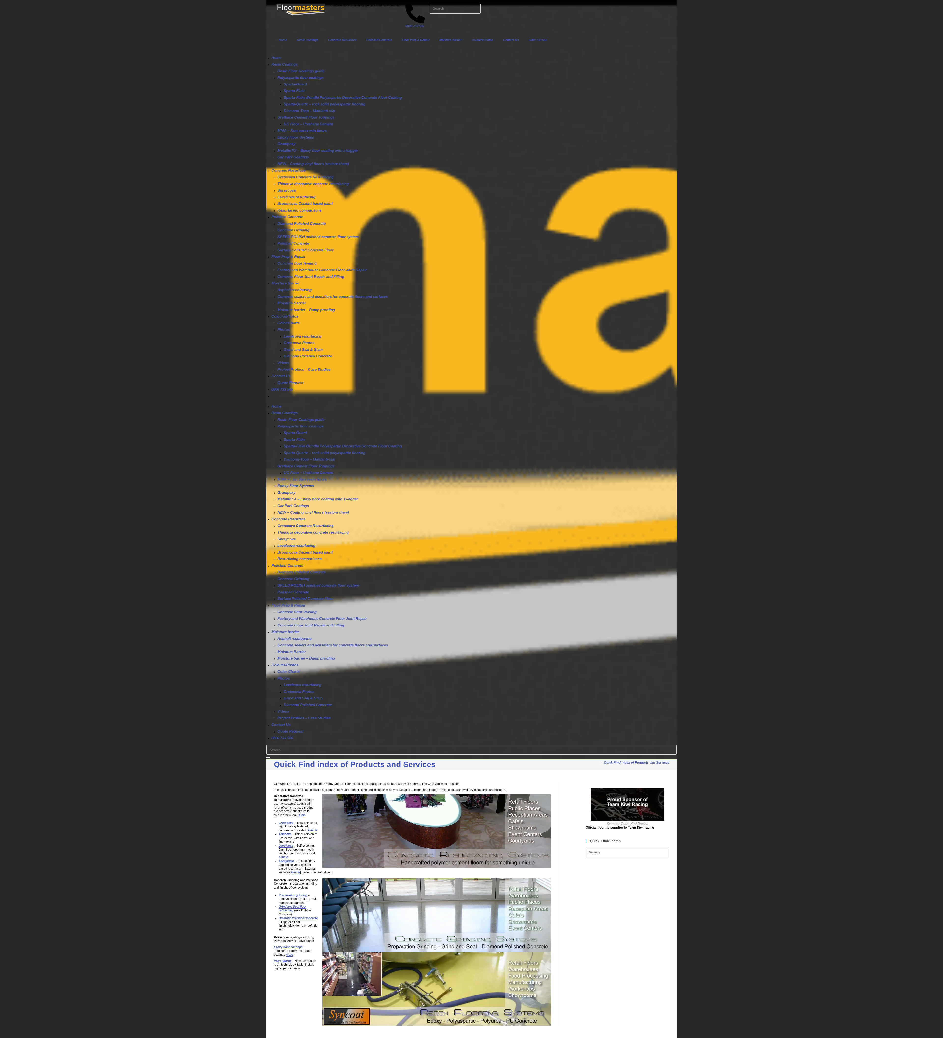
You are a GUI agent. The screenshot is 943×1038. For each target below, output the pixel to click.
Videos (283, 363)
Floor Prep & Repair (416, 40)
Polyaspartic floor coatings (300, 77)
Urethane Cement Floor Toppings (305, 117)
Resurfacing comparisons (299, 210)
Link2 (302, 815)
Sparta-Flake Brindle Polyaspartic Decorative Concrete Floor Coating (343, 97)
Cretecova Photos (299, 343)
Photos (283, 329)
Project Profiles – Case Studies (304, 369)
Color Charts (288, 323)
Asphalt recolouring (294, 290)
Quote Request (290, 383)
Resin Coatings (307, 40)
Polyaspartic (282, 961)
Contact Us (511, 40)
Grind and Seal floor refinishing (292, 908)
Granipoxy (286, 144)
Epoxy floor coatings (288, 947)
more (289, 954)
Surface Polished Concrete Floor (305, 250)
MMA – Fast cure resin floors (302, 130)
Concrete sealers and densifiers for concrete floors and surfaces (332, 296)
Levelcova (286, 845)
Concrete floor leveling (297, 263)
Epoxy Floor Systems (295, 137)
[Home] (597, 762)
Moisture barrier (450, 40)
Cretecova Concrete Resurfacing (305, 177)
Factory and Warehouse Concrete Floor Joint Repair (322, 270)
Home (283, 40)
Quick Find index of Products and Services (636, 762)
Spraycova (286, 190)
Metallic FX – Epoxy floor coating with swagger (317, 150)
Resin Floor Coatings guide (300, 71)
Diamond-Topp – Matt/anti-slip (309, 111)
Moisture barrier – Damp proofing (306, 310)
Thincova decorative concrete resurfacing (313, 184)
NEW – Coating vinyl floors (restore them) (313, 164)
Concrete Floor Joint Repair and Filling (310, 276)
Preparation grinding (293, 895)
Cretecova (286, 823)
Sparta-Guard (295, 84)
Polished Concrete (379, 40)
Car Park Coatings (293, 157)
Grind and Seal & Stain (303, 349)
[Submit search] (268, 757)
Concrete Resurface (342, 40)
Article (312, 830)
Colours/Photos (482, 40)
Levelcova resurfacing (296, 197)
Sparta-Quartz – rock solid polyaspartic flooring (324, 104)
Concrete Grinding (293, 230)
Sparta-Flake (294, 91)
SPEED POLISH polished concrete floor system (318, 237)
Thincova (285, 834)
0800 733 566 (538, 40)
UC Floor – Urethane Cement (308, 124)
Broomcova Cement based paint (305, 203)
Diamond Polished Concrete (301, 223)
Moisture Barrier (291, 303)
